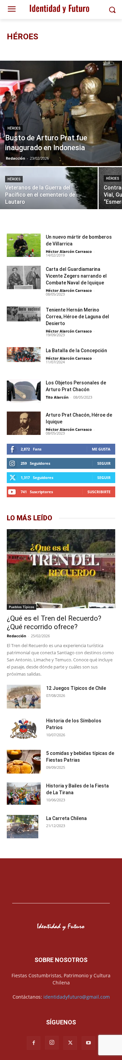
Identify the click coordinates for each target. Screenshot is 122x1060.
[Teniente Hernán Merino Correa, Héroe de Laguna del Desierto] (24, 313)
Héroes (98, 50)
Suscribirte (98, 491)
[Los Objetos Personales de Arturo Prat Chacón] (24, 391)
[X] (70, 1043)
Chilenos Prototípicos (28, 50)
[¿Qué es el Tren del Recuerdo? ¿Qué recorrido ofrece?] (61, 569)
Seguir (103, 463)
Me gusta (101, 449)
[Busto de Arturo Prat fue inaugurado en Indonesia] (61, 113)
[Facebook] (33, 1043)
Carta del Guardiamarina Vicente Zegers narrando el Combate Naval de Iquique (76, 275)
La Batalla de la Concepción (76, 350)
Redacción (15, 158)
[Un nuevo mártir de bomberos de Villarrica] (24, 245)
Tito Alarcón (57, 397)
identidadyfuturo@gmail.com (76, 997)
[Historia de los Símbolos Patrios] (24, 729)
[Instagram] (52, 1042)
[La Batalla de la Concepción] (24, 354)
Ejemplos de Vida (69, 50)
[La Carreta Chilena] (22, 827)
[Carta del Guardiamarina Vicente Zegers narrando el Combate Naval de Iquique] (24, 278)
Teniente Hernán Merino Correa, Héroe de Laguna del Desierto (77, 316)
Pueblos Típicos (21, 606)
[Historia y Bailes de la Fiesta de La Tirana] (24, 794)
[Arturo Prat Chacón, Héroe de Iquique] (24, 424)
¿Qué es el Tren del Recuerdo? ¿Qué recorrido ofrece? (54, 622)
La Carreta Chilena (66, 818)
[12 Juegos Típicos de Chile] (24, 697)
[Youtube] (88, 1043)
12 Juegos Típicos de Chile (76, 688)
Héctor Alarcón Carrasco (69, 251)
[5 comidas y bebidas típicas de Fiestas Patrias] (24, 762)
